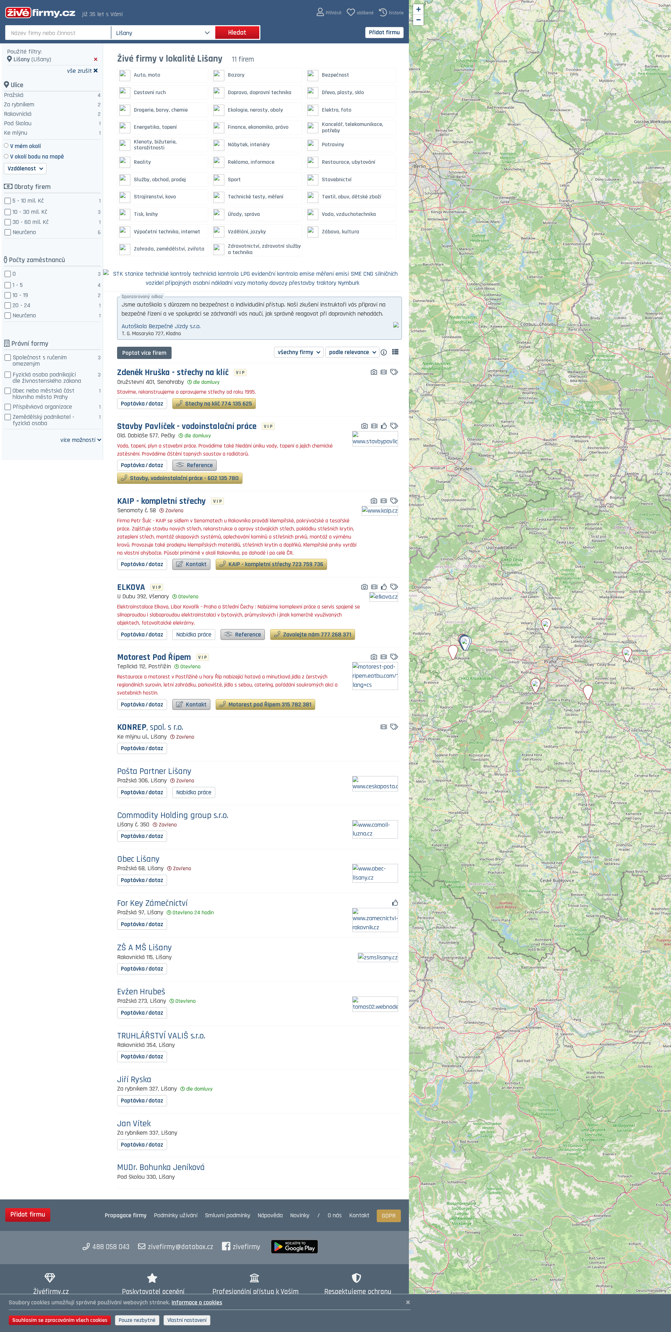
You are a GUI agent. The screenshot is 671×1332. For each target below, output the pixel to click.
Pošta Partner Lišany (154, 771)
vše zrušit (79, 70)
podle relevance (349, 352)
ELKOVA (131, 587)
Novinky (299, 1215)
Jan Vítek (134, 1124)
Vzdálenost (22, 168)
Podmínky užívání (175, 1215)
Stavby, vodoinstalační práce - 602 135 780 (184, 478)
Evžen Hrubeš (141, 992)
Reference (199, 465)
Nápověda (270, 1215)
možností (77, 439)
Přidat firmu (384, 32)
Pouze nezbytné (137, 1320)
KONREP (150, 727)
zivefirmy (246, 1247)
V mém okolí (25, 146)
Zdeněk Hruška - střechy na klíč (173, 372)
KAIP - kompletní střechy (161, 501)
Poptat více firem (144, 353)
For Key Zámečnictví (152, 903)
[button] (329, 12)
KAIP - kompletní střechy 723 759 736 (275, 564)
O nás (335, 1215)
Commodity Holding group (172, 815)
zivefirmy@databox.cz (180, 1247)
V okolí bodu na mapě (37, 157)
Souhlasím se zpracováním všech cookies (59, 1320)
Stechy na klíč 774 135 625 (218, 404)
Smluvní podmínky (227, 1215)
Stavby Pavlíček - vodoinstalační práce (187, 426)
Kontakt (196, 564)
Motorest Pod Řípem (154, 657)
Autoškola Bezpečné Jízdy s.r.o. (161, 326)
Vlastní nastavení (187, 1320)
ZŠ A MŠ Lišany (144, 948)
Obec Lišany (138, 859)
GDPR (389, 1216)
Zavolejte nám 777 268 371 (316, 634)
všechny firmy (296, 352)
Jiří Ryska (134, 1080)
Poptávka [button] (142, 404)
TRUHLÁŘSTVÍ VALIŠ (161, 1036)
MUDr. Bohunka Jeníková (161, 1167)
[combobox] (58, 32)
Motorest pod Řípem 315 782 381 (269, 704)
